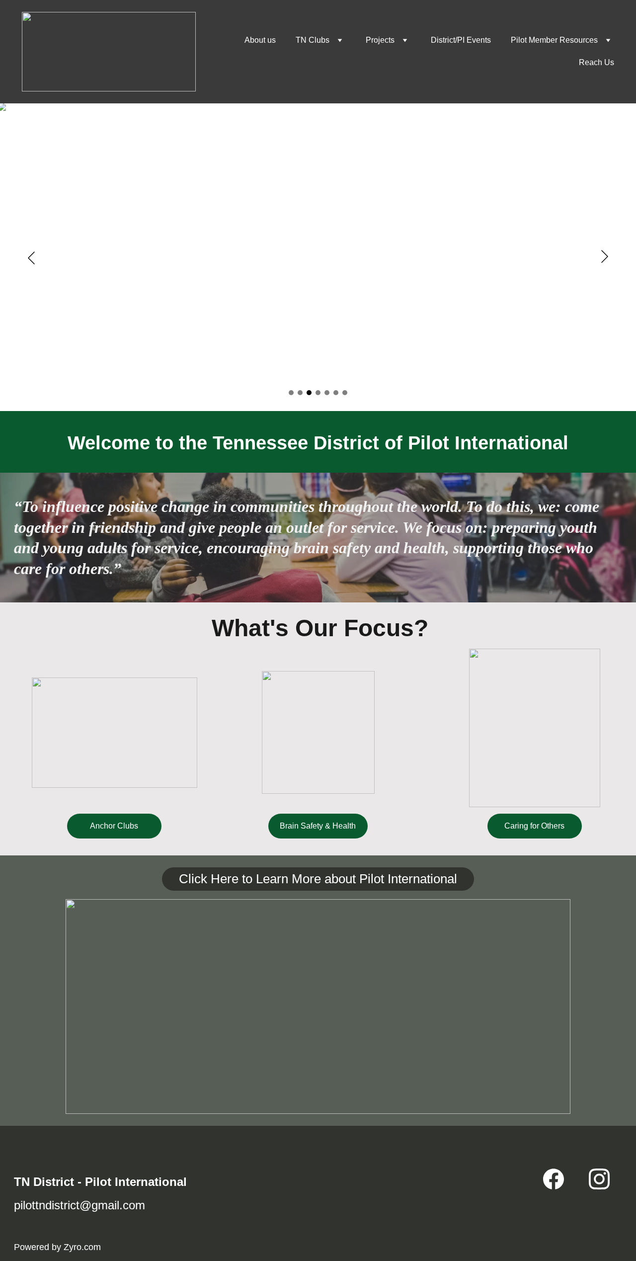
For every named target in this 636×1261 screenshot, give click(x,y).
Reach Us (596, 62)
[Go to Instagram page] (599, 1179)
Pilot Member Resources (554, 40)
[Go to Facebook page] (553, 1179)
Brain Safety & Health (318, 826)
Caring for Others (534, 826)
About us (260, 40)
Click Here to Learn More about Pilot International (318, 878)
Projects (380, 40)
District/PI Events (461, 40)
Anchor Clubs (114, 826)
